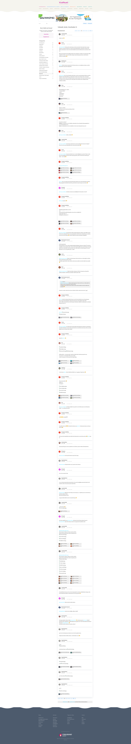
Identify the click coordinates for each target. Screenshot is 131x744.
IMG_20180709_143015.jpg (76, 395)
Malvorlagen (69, 8)
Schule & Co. (73, 6)
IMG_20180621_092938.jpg (64, 223)
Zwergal (63, 187)
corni (62, 254)
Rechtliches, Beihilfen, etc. (43, 62)
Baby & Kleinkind (65, 6)
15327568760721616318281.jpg (64, 693)
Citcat (62, 42)
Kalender (76, 8)
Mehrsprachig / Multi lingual (44, 75)
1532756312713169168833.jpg (64, 652)
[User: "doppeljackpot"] (60, 461)
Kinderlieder (56, 8)
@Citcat (60, 65)
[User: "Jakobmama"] (60, 61)
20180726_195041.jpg (75, 543)
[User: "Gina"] (60, 86)
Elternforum (55, 717)
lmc (62, 342)
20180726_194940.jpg (75, 545)
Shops (91, 8)
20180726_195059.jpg (63, 582)
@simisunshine (62, 455)
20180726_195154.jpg (75, 580)
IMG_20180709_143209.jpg (76, 397)
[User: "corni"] (60, 254)
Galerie (51, 8)
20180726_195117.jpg (75, 582)
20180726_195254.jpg (75, 576)
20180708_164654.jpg (75, 360)
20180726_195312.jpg (75, 578)
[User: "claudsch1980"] (60, 34)
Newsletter (55, 725)
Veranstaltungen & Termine (43, 57)
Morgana (63, 451)
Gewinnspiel (55, 726)
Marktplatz (81, 8)
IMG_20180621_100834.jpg (76, 223)
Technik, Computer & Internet (44, 67)
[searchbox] (43, 23)
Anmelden (46, 34)
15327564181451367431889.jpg (64, 666)
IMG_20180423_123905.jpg (76, 172)
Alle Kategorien (41, 42)
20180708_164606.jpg (63, 360)
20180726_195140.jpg (63, 580)
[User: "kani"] (60, 267)
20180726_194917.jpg (63, 545)
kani (62, 266)
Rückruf (86, 8)
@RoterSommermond (63, 258)
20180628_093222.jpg (63, 112)
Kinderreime (63, 8)
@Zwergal (61, 200)
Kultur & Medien (42, 68)
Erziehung (41, 50)
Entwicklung (41, 52)
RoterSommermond (65, 239)
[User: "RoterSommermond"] (60, 240)
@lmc (65, 372)
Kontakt (83, 723)
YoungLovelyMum (65, 117)
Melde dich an (65, 701)
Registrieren (46, 36)
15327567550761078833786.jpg (76, 652)
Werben (83, 722)
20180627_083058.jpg (63, 98)
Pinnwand (90, 23)
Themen (84, 23)
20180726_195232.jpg (63, 576)
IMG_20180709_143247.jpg (64, 395)
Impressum (84, 719)
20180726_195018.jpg (63, 543)
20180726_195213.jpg (63, 578)
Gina (62, 85)
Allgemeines (41, 44)
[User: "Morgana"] (60, 452)
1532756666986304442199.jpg (76, 666)
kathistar (63, 367)
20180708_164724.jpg (63, 362)
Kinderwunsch (42, 6)
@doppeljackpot (62, 611)
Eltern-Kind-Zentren (70, 719)
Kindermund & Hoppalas (43, 70)
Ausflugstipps (45, 8)
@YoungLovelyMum (62, 134)
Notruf (68, 723)
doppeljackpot (64, 460)
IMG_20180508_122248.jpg (64, 172)
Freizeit (85, 6)
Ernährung (41, 49)
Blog (82, 717)
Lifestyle (90, 6)
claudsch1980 (64, 33)
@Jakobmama (61, 75)
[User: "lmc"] (60, 343)
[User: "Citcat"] (60, 43)
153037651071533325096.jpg (76, 317)
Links (83, 720)
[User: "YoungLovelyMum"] (60, 118)
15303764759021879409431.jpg (64, 317)
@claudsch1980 (62, 47)
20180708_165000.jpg (75, 362)
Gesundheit (79, 6)
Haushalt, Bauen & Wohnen (43, 65)
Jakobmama (63, 60)
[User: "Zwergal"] (60, 188)
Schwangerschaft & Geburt (53, 6)
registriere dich (72, 701)
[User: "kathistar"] (60, 368)
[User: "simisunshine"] (60, 443)
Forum (40, 8)
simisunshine (64, 442)
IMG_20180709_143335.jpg (64, 397)
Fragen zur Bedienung (42, 78)
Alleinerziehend (41, 55)
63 (90, 30)
